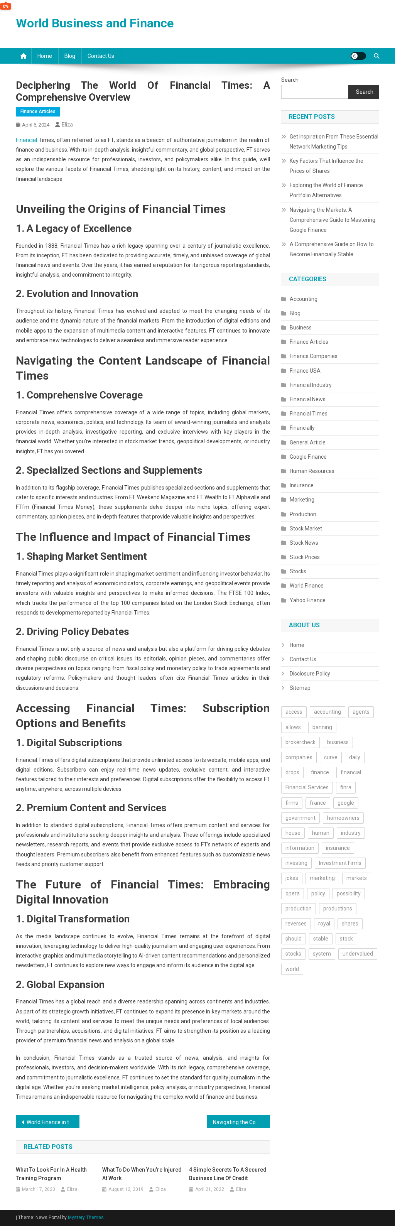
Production (303, 514)
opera (292, 893)
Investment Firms (340, 863)
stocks (293, 954)
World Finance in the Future (53, 1122)
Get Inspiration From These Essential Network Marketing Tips (334, 141)
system (322, 954)
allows (293, 727)
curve (331, 757)
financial (351, 772)
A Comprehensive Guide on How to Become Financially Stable (332, 249)
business (338, 742)
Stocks (298, 571)
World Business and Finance (95, 23)
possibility (349, 893)
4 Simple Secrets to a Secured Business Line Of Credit (228, 1174)
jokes (291, 878)
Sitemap (300, 688)
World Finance (307, 586)
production (298, 908)
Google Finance (308, 457)
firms (291, 803)
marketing (322, 878)
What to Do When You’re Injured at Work (142, 1174)
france (318, 803)
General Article (308, 442)
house (292, 833)
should (293, 939)
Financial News (308, 399)
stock (346, 939)
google (346, 803)
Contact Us (101, 56)
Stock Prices (305, 557)
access (293, 712)
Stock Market (306, 528)
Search (290, 80)
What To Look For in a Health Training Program (51, 1174)
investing (296, 863)
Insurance (302, 485)
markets (356, 878)
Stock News (304, 543)
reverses (296, 923)
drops (292, 772)
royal (324, 923)
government (300, 818)
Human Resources (312, 471)
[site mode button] (358, 56)
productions (337, 908)
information (299, 848)
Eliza (67, 125)
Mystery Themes (86, 1217)
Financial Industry (311, 385)
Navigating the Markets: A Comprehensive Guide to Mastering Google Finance (332, 220)
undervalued (358, 954)
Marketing (302, 499)
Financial (26, 140)
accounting (327, 712)
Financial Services (307, 787)
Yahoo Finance (308, 600)
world (292, 969)
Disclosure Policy (310, 673)
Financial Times (308, 413)
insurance (338, 848)
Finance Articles (38, 111)
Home (44, 56)
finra (345, 787)
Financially (302, 428)
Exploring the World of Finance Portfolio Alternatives (326, 190)
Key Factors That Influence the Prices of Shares (326, 166)
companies (298, 757)
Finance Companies (314, 356)
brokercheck (300, 742)
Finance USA (305, 371)
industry (351, 833)
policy (318, 893)
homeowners (343, 818)
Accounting (303, 299)
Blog (69, 56)
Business (301, 327)
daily (354, 757)
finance (320, 772)
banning (322, 727)
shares (350, 923)
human (320, 833)
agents (361, 712)
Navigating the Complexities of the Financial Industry (241, 1122)
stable (320, 939)
